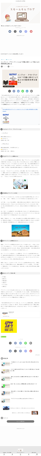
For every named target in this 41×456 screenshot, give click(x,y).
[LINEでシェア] (22, 91)
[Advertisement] (20, 43)
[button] (31, 91)
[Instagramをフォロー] (26, 31)
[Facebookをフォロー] (20, 31)
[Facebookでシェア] (14, 91)
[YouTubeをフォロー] (31, 31)
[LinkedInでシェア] (27, 91)
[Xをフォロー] (15, 31)
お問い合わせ (34, 452)
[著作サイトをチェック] (10, 31)
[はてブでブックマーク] (18, 91)
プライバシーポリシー (20, 452)
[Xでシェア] (9, 91)
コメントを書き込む (20, 421)
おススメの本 (4, 336)
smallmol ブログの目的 (7, 452)
